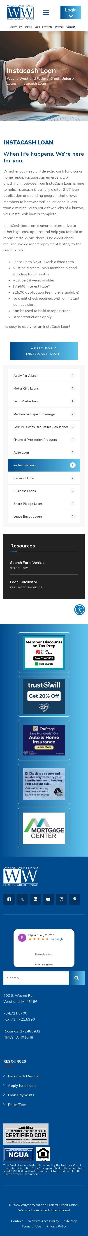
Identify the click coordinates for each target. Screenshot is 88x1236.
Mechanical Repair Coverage (34, 414)
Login (71, 10)
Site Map (70, 1221)
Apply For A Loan (26, 376)
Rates (28, 26)
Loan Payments (43, 26)
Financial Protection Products (35, 440)
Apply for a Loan (22, 1085)
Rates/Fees (17, 1104)
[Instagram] (61, 899)
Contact (70, 26)
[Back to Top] (78, 1229)
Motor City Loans (26, 388)
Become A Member (24, 1076)
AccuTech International (53, 1210)
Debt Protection (26, 401)
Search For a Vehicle (27, 565)
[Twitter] (22, 899)
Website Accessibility (43, 1221)
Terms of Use (31, 1226)
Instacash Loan (25, 465)
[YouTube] (48, 899)
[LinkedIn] (35, 899)
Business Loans (25, 491)
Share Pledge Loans (28, 504)
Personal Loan (24, 478)
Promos (59, 26)
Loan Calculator (26, 584)
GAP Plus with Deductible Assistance (41, 427)
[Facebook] (9, 899)
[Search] (77, 978)
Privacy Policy (56, 1226)
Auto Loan (21, 452)
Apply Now (16, 26)
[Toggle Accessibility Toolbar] (80, 610)
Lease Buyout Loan (28, 516)
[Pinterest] (74, 899)
